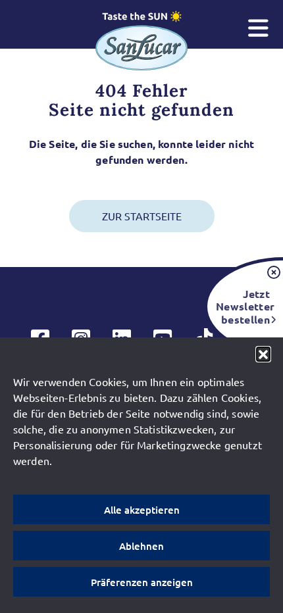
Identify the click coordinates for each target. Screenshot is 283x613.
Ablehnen (141, 545)
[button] (263, 353)
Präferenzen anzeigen (142, 582)
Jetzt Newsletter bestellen (243, 306)
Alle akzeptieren (142, 509)
